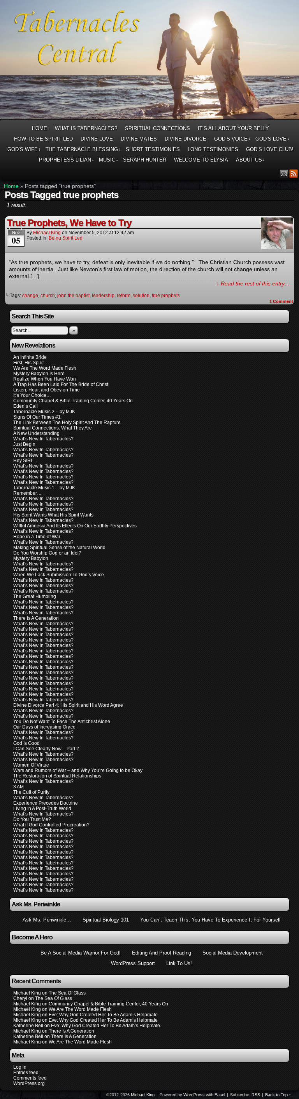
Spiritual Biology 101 (106, 920)
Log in (19, 1067)
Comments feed (30, 1078)
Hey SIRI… (25, 460)
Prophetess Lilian (66, 160)
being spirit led (66, 238)
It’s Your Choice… (32, 395)
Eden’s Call (25, 406)
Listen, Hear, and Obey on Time (46, 390)
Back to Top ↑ (278, 1094)
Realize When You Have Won (44, 379)
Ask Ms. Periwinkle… (47, 920)
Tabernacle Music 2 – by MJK (44, 411)
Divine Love (97, 139)
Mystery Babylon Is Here (39, 373)
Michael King (47, 232)
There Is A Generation (36, 618)
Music (108, 160)
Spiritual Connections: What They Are (52, 428)
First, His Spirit (28, 362)
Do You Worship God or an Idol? (47, 553)
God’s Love (272, 139)
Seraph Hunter (144, 160)
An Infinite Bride (30, 357)
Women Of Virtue (31, 765)
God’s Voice (232, 139)
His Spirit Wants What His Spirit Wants (53, 515)
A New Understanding (36, 433)
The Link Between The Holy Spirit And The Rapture (67, 422)
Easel (220, 1094)
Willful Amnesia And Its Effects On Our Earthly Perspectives (75, 526)
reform (123, 295)
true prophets (166, 295)
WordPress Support (133, 963)
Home (41, 128)
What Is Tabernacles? (86, 128)
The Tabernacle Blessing (83, 149)
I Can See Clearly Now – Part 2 (46, 748)
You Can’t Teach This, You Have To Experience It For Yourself (210, 920)
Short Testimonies (153, 149)
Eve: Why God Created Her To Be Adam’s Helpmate (103, 1014)
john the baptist (73, 295)
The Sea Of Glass (67, 993)
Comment (281, 301)
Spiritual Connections (157, 128)
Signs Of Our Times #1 (37, 417)
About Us (250, 160)
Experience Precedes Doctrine (45, 803)
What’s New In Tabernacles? (43, 439)
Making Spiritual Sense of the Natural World (59, 547)
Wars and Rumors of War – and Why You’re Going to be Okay (77, 770)
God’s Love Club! (270, 149)
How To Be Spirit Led (43, 139)
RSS (294, 173)
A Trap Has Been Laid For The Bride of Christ (60, 384)
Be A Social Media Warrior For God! (80, 953)
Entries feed (26, 1072)
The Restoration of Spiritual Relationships (57, 776)
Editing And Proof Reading (161, 953)
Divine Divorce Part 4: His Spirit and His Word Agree (68, 705)
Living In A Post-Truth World (42, 808)
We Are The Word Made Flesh (44, 368)
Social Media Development (232, 953)
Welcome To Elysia (201, 160)
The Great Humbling (34, 596)
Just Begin (24, 444)
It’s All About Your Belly (233, 128)
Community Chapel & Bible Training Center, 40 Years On (73, 400)
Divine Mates (139, 139)
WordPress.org (29, 1083)
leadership (103, 295)
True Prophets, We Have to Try (69, 222)
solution (141, 295)
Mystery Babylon (30, 558)
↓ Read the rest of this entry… (253, 283)
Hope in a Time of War (36, 536)
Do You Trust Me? (32, 819)
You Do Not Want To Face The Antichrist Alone (61, 721)
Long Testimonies (213, 149)
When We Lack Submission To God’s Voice (58, 574)
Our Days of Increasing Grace (44, 727)
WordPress (194, 1094)
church (47, 295)
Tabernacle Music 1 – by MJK (44, 487)
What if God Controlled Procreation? (51, 825)
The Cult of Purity (31, 792)
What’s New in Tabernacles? (43, 591)
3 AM (18, 786)
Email (284, 173)
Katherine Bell (28, 1025)
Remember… (27, 493)
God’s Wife (24, 149)
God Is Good (26, 743)
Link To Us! (179, 963)
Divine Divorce (185, 139)
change (30, 295)
